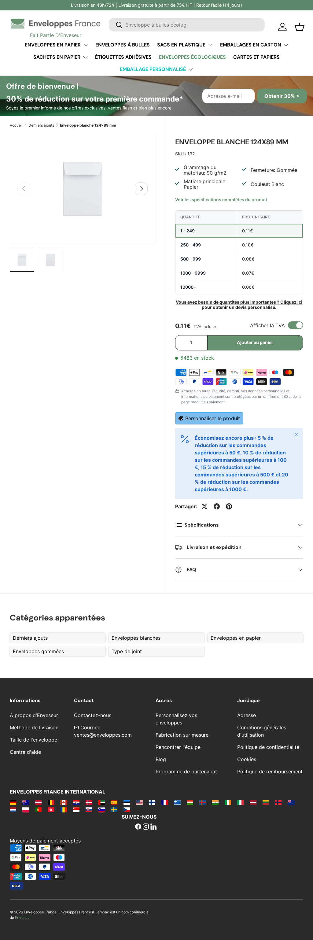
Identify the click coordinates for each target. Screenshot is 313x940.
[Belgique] (51, 802)
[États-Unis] (139, 802)
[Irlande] (228, 802)
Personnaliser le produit (212, 418)
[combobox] (187, 24)
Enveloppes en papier (53, 45)
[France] (164, 802)
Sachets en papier (56, 57)
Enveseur (23, 917)
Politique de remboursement (270, 771)
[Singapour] (76, 809)
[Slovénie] (101, 809)
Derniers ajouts (41, 125)
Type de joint (127, 651)
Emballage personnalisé (153, 69)
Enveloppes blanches (136, 638)
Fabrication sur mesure (182, 735)
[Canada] (63, 802)
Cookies (246, 759)
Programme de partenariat (186, 771)
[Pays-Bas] (13, 809)
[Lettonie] (253, 802)
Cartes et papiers (256, 57)
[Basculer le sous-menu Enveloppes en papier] (85, 45)
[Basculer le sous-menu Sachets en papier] (85, 57)
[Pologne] (25, 809)
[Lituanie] (266, 802)
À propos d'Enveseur (34, 715)
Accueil (16, 125)
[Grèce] (177, 802)
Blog (161, 759)
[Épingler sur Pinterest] (229, 506)
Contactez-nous (92, 715)
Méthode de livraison (34, 727)
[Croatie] (76, 802)
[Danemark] (89, 802)
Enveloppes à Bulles (122, 45)
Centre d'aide (25, 752)
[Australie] (25, 802)
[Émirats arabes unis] (101, 802)
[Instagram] (146, 827)
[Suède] (114, 809)
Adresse (246, 715)
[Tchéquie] (126, 809)
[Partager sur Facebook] (217, 506)
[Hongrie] (190, 802)
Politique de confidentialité (268, 747)
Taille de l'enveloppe (33, 740)
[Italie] (240, 802)
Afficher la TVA (267, 325)
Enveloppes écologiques (192, 57)
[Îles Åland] (202, 802)
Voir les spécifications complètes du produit (221, 199)
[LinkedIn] (153, 827)
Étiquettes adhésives (123, 57)
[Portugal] (38, 809)
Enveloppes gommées (38, 651)
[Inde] (215, 802)
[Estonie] (126, 802)
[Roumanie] (63, 809)
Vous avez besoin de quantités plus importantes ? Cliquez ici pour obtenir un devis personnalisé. (239, 304)
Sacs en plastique (181, 45)
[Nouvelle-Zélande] (291, 802)
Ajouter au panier (255, 342)
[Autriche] (38, 802)
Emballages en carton (250, 45)
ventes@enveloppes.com (103, 735)
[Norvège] (278, 802)
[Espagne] (114, 802)
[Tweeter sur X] (204, 506)
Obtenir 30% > (282, 96)
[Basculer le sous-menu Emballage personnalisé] (190, 69)
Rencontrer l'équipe (178, 747)
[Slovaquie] (89, 809)
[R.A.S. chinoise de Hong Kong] (51, 809)
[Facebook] (138, 827)
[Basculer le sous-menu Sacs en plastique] (210, 45)
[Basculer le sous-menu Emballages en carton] (286, 45)
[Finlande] (152, 802)
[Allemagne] (13, 802)
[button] (299, 27)
